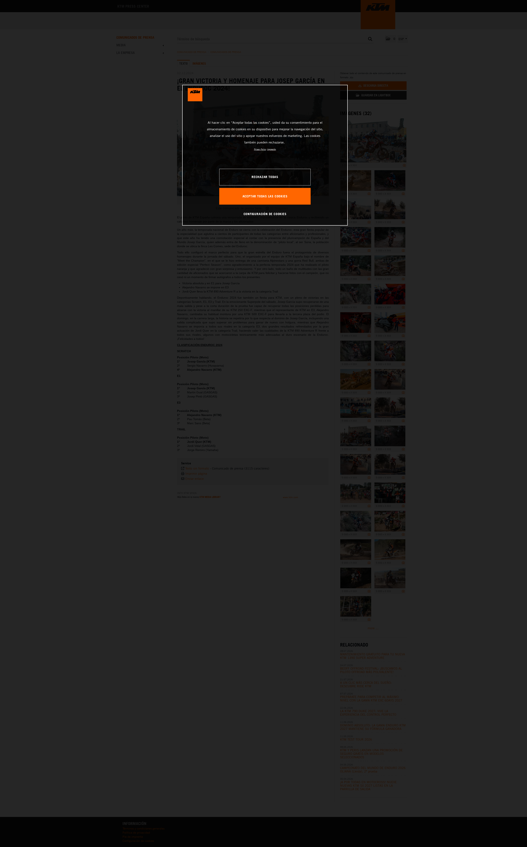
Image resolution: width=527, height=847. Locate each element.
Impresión (271, 149)
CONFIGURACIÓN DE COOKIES (265, 214)
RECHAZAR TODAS (265, 177)
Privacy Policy (260, 149)
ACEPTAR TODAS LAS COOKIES (265, 196)
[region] (265, 155)
